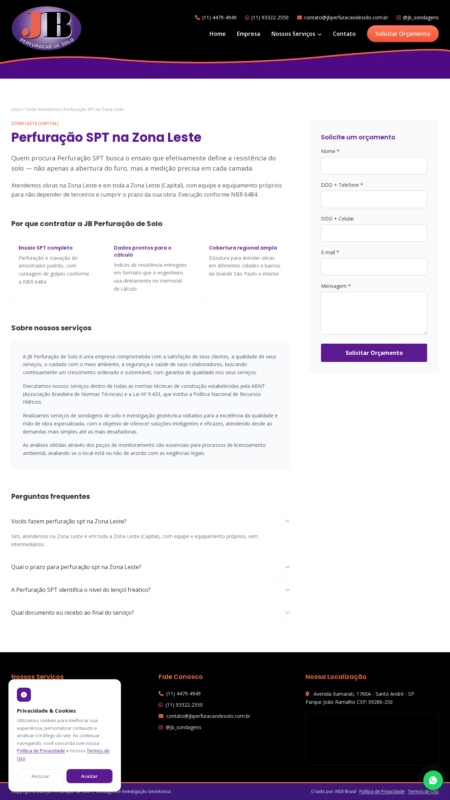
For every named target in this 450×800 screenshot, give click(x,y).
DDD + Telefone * (342, 184)
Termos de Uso (423, 791)
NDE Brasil (345, 791)
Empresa (248, 34)
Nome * (330, 151)
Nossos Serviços (294, 34)
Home (218, 34)
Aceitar (89, 776)
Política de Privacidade (382, 791)
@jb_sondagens (421, 17)
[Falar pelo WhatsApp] (433, 780)
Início (16, 109)
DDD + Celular (337, 218)
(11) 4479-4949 (219, 17)
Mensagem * (336, 286)
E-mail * (330, 252)
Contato (344, 34)
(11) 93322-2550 (270, 17)
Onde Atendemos (43, 109)
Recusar (40, 776)
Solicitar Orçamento (402, 34)
